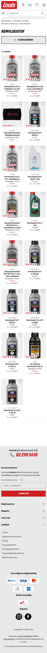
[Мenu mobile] (3, 13)
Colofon (5, 532)
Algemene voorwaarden (11, 537)
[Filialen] (23, 5)
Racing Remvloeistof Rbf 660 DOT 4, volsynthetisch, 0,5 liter (12, 225)
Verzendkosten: (8, 639)
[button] (42, 13)
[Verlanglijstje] (37, 5)
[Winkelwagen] (44, 5)
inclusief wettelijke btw (25, 636)
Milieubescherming (9, 557)
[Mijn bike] (30, 5)
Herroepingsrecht (9, 545)
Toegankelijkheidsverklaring (13, 553)
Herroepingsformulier (10, 549)
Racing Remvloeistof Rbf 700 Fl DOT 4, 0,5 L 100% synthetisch (12, 274)
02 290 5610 (26, 455)
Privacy (5, 541)
